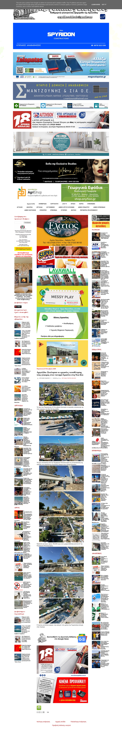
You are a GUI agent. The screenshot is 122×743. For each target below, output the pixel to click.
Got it (104, 4)
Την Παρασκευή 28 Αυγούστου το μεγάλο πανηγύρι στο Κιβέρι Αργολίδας (26, 344)
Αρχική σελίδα (60, 722)
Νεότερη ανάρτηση (43, 722)
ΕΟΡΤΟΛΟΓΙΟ (54, 203)
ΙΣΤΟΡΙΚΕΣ (64, 210)
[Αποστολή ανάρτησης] (47, 712)
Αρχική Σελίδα (31, 203)
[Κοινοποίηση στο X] (42, 712)
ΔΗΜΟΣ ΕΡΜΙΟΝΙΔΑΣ (99, 207)
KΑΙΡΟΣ (81, 203)
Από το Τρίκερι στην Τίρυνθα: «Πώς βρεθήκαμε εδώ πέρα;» (26, 379)
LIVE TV (64, 203)
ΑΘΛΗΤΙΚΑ (30, 207)
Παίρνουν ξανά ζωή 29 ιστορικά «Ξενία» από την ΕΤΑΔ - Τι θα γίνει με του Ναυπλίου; (26, 325)
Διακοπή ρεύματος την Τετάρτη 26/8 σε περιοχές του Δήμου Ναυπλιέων (26, 351)
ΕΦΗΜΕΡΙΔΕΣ (43, 203)
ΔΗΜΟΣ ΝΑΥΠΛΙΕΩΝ (30, 210)
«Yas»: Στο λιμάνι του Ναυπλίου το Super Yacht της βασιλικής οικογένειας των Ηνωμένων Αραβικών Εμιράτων (22, 334)
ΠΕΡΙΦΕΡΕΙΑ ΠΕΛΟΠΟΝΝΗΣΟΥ (89, 210)
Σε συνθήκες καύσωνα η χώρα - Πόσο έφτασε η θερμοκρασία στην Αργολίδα (26, 389)
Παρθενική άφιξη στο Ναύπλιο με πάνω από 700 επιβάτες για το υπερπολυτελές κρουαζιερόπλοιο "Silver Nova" (22, 361)
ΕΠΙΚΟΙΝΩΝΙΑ (91, 203)
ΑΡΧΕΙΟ (73, 203)
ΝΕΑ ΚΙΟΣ (74, 378)
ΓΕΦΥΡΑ (69, 378)
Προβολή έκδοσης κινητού (61, 725)
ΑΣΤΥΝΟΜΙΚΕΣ (50, 207)
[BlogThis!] (39, 712)
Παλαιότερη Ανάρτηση (78, 722)
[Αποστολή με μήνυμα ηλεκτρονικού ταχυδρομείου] (37, 712)
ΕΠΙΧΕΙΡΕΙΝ (43, 210)
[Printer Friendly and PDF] (39, 709)
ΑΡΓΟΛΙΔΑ (39, 207)
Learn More (95, 4)
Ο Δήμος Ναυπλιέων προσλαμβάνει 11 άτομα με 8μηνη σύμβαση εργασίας (26, 372)
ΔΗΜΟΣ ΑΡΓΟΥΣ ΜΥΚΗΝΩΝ (66, 207)
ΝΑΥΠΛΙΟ (73, 210)
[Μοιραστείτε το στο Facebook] (44, 712)
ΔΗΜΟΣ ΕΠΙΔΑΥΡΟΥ (83, 207)
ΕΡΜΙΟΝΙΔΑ (53, 210)
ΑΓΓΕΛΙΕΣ (20, 207)
